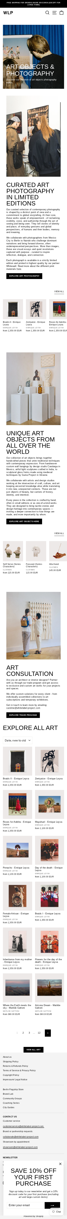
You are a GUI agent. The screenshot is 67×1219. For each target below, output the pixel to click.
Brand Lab (8, 1094)
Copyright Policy (11, 1075)
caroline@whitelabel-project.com (23, 708)
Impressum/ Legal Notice (15, 1079)
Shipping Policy (10, 1061)
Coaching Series (11, 1103)
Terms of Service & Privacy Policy (19, 1070)
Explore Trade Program (23, 715)
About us (7, 1057)
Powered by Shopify (33, 1216)
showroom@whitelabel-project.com (20, 1147)
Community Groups (12, 1098)
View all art (33, 1050)
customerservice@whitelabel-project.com (23, 1126)
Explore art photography (24, 276)
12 (39, 1033)
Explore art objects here (24, 521)
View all (59, 291)
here (19, 269)
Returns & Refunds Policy (15, 1066)
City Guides (8, 1107)
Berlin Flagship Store (13, 1089)
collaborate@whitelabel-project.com (20, 1137)
